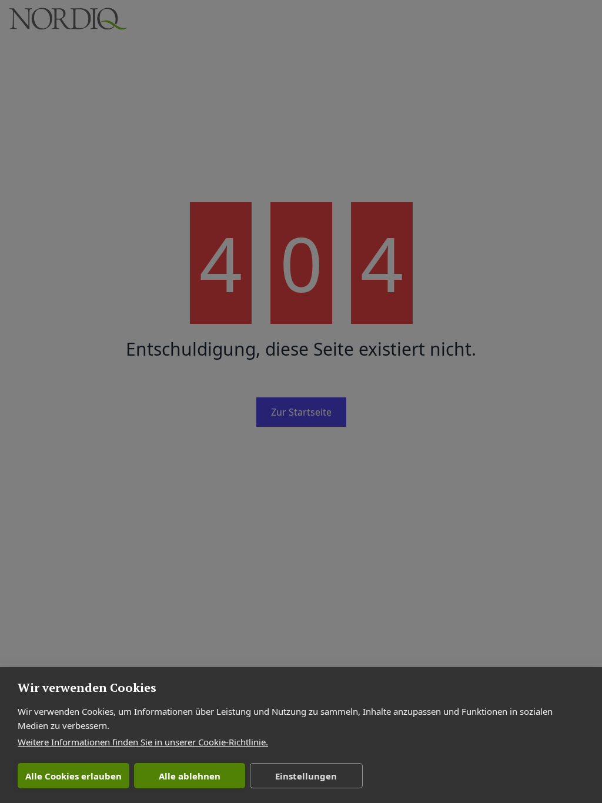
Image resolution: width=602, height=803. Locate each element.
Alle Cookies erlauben (73, 776)
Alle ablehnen (189, 776)
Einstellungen (306, 776)
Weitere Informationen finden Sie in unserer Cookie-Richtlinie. (143, 742)
